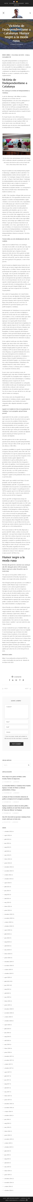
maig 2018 (6, 1036)
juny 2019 (6, 985)
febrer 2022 (7, 859)
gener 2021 (7, 910)
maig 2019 (6, 989)
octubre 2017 (7, 1064)
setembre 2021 (8, 878)
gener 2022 (7, 863)
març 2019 (7, 997)
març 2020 (7, 949)
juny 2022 (6, 843)
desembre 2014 (8, 1178)
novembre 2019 (8, 965)
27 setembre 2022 (7, 781)
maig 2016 (7, 1123)
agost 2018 (7, 1024)
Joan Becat (16, 781)
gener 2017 (7, 1099)
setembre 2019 (8, 973)
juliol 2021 (6, 886)
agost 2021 (7, 882)
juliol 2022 (7, 839)
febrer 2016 (7, 1131)
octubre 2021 (7, 875)
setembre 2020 (8, 926)
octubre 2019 (7, 969)
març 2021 (6, 902)
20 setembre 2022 (8, 792)
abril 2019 (6, 993)
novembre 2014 (8, 1182)
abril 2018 (6, 1040)
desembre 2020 (8, 914)
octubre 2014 (7, 1186)
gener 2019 (7, 1005)
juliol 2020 (7, 934)
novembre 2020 (8, 918)
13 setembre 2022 (7, 801)
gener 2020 (7, 957)
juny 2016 (6, 1119)
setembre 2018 (8, 1020)
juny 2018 (6, 1032)
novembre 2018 (8, 1013)
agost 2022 (7, 835)
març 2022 (7, 855)
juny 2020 (7, 938)
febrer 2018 (7, 1048)
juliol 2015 (6, 1151)
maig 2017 (6, 1084)
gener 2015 (7, 1174)
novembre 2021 (8, 871)
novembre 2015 (8, 1139)
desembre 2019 (8, 961)
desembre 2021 (8, 867)
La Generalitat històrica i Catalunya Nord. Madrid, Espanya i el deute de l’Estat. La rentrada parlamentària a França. (16, 788)
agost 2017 (7, 1072)
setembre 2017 (8, 1068)
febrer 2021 (7, 906)
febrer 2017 (7, 1095)
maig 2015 (6, 1159)
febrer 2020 (7, 953)
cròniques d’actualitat (16, 44)
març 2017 (6, 1091)
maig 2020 (7, 942)
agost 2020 (7, 930)
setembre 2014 (8, 1190)
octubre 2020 (8, 922)
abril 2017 (6, 1088)
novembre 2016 (8, 1107)
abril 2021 (6, 898)
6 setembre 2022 (7, 813)
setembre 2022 (8, 831)
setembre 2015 (8, 1147)
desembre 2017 (8, 1056)
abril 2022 (6, 851)
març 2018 (7, 1044)
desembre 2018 (8, 1009)
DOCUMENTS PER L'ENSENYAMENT (16, 3)
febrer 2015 (7, 1170)
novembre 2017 (8, 1060)
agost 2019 (7, 977)
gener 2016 (7, 1135)
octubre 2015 (7, 1143)
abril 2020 (7, 946)
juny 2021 (6, 890)
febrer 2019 (7, 1001)
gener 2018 (7, 1052)
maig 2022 (7, 847)
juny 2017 (6, 1080)
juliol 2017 (6, 1076)
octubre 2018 (7, 1017)
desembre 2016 (8, 1103)
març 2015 (6, 1166)
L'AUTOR (6, 3)
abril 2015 (6, 1162)
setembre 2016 (8, 1115)
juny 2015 (6, 1155)
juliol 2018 (6, 1028)
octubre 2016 (7, 1111)
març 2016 (7, 1127)
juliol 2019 (6, 981)
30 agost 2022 (7, 822)
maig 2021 (6, 894)
